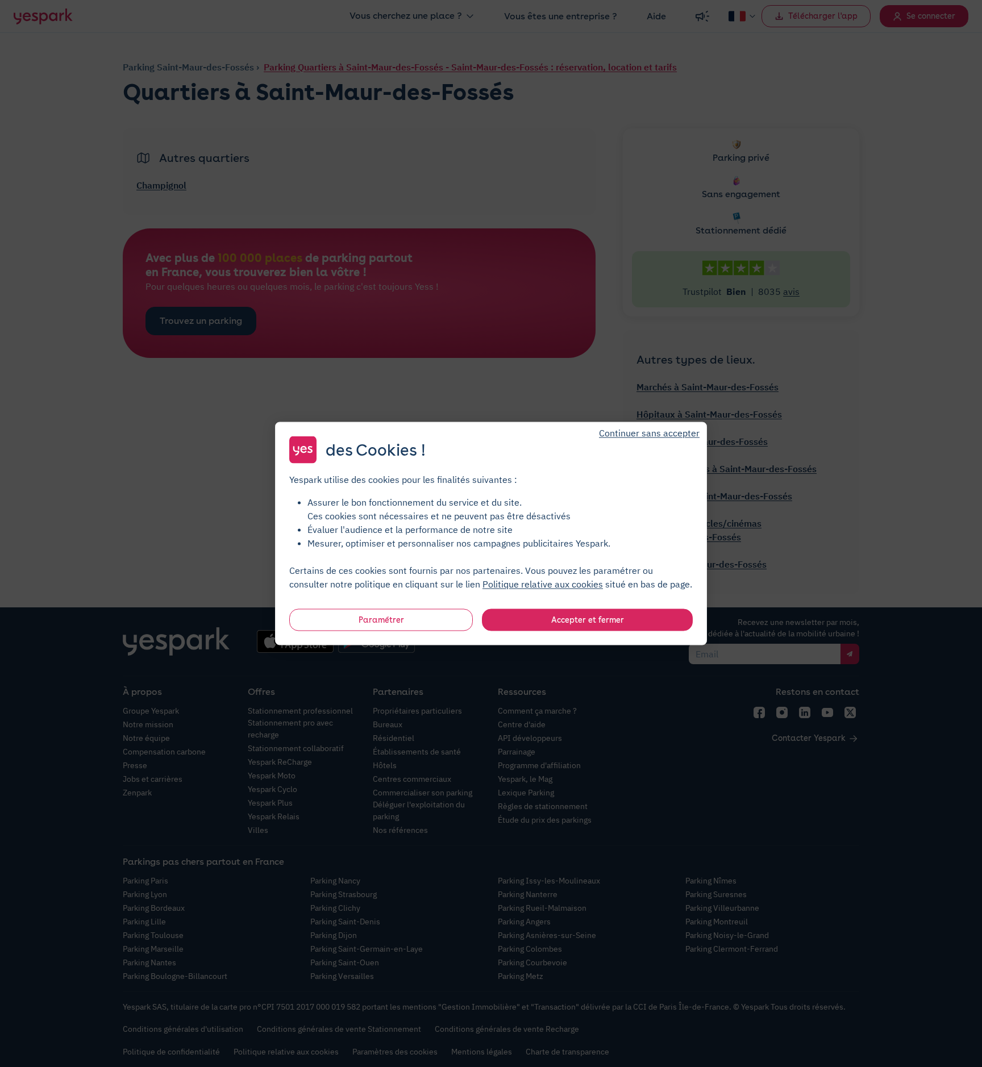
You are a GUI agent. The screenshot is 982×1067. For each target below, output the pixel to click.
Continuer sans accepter (649, 433)
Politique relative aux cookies (542, 584)
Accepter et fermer (587, 619)
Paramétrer (381, 619)
